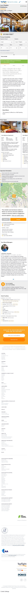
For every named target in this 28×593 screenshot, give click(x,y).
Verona (2, 369)
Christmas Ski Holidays (5, 506)
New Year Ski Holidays (5, 507)
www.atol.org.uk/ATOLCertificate (18, 545)
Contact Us (3, 441)
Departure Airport (4, 39)
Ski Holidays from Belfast (6, 500)
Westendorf (3, 486)
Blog (2, 452)
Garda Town (3, 391)
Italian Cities (4, 366)
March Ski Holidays (5, 510)
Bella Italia (3, 387)
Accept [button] (18, 219)
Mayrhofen (3, 359)
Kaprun (2, 477)
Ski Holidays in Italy (6, 464)
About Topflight (4, 434)
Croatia (3, 428)
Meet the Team (4, 435)
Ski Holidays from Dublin (5, 499)
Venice (2, 368)
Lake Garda (4, 386)
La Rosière (3, 492)
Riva (2, 397)
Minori (2, 377)
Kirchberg (3, 356)
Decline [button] (6, 219)
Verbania (3, 425)
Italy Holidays (3, 383)
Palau (2, 362)
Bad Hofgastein (4, 474)
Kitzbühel (3, 479)
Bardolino (3, 388)
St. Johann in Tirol (4, 355)
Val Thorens (3, 495)
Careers (2, 442)
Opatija (2, 430)
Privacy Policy (4, 443)
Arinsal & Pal (3, 459)
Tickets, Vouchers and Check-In (7, 446)
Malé (2, 402)
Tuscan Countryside (5, 414)
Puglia (3, 409)
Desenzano (3, 390)
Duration (16, 39)
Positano (3, 375)
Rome (2, 367)
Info (5, 65)
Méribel (2, 494)
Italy (2, 382)
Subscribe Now (14, 339)
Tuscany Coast (4, 413)
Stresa (2, 426)
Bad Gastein (3, 473)
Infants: (21, 44)
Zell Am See (3, 354)
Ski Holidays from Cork (5, 501)
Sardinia (3, 361)
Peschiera (3, 396)
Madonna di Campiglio (5, 469)
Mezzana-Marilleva (4, 403)
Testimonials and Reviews (6, 438)
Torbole (2, 395)
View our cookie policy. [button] (18, 215)
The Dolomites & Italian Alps (8, 401)
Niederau (3, 481)
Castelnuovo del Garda (5, 389)
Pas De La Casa (4, 460)
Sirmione (3, 398)
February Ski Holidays (5, 509)
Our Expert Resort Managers (6, 436)
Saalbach (3, 482)
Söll (2, 485)
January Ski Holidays (5, 508)
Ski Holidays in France (6, 489)
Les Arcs (3, 493)
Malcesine (3, 394)
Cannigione (3, 363)
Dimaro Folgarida (4, 404)
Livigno (2, 465)
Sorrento (3, 374)
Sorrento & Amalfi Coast (7, 373)
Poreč (2, 429)
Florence (3, 370)
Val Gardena (3, 466)
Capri (2, 380)
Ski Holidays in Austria (6, 472)
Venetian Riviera (5, 416)
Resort (14, 65)
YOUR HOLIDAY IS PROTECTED (8, 34)
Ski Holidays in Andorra (7, 458)
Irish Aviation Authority (12, 555)
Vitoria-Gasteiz (4, 421)
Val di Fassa (3, 470)
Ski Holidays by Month (6, 503)
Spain (2, 420)
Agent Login (3, 449)
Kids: (11, 44)
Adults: (1, 44)
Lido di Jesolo (3, 417)
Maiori (2, 376)
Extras (23, 65)
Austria (3, 353)
